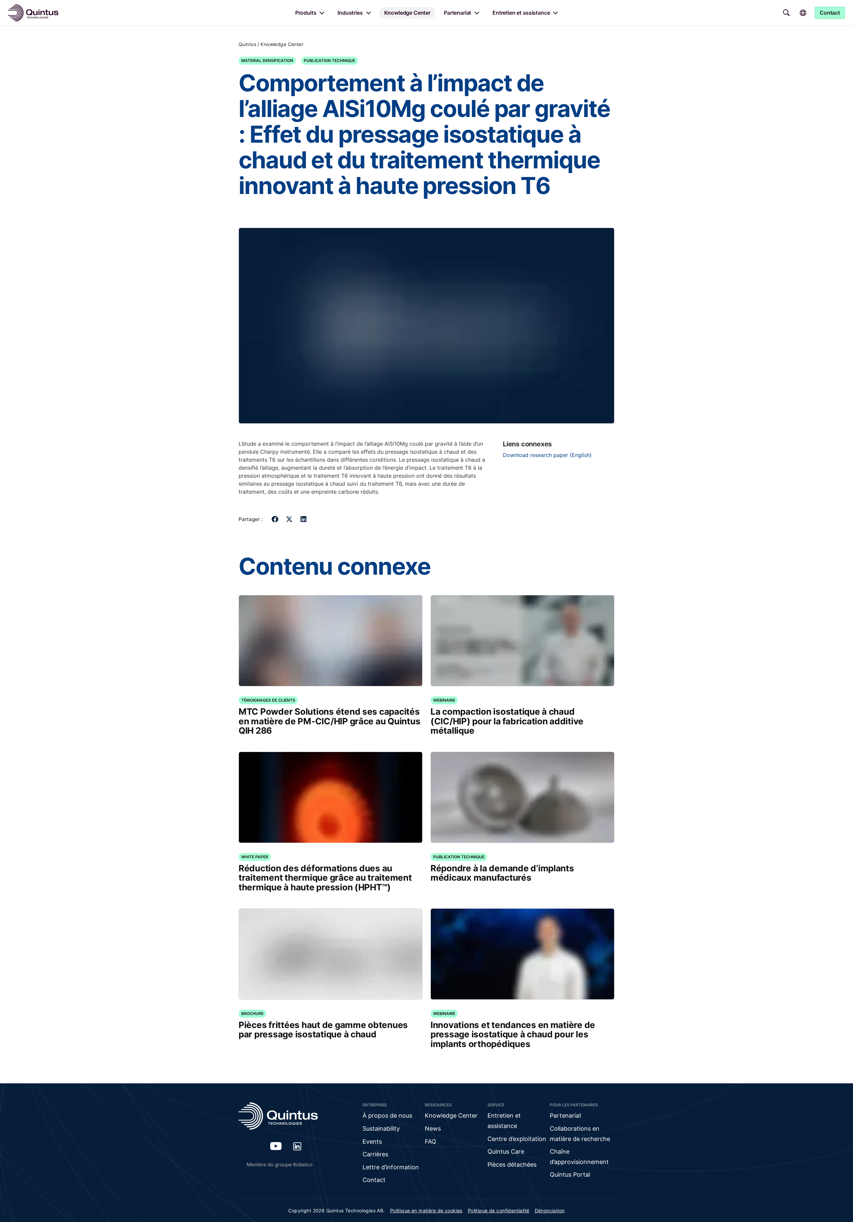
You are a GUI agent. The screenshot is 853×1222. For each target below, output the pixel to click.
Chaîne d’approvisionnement (579, 1156)
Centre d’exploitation (516, 1138)
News (433, 1128)
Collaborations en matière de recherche (580, 1133)
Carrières (375, 1154)
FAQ (430, 1141)
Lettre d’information (391, 1167)
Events (372, 1141)
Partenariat (457, 12)
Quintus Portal (570, 1174)
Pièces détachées (511, 1164)
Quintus (247, 44)
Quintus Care (505, 1151)
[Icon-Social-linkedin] (297, 1146)
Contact (374, 1179)
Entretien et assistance (521, 12)
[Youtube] (276, 1146)
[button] (275, 519)
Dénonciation (550, 1210)
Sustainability (381, 1128)
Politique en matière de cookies (426, 1210)
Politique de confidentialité (498, 1210)
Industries (350, 12)
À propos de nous (387, 1115)
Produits (306, 12)
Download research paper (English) (547, 455)
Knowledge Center (407, 12)
